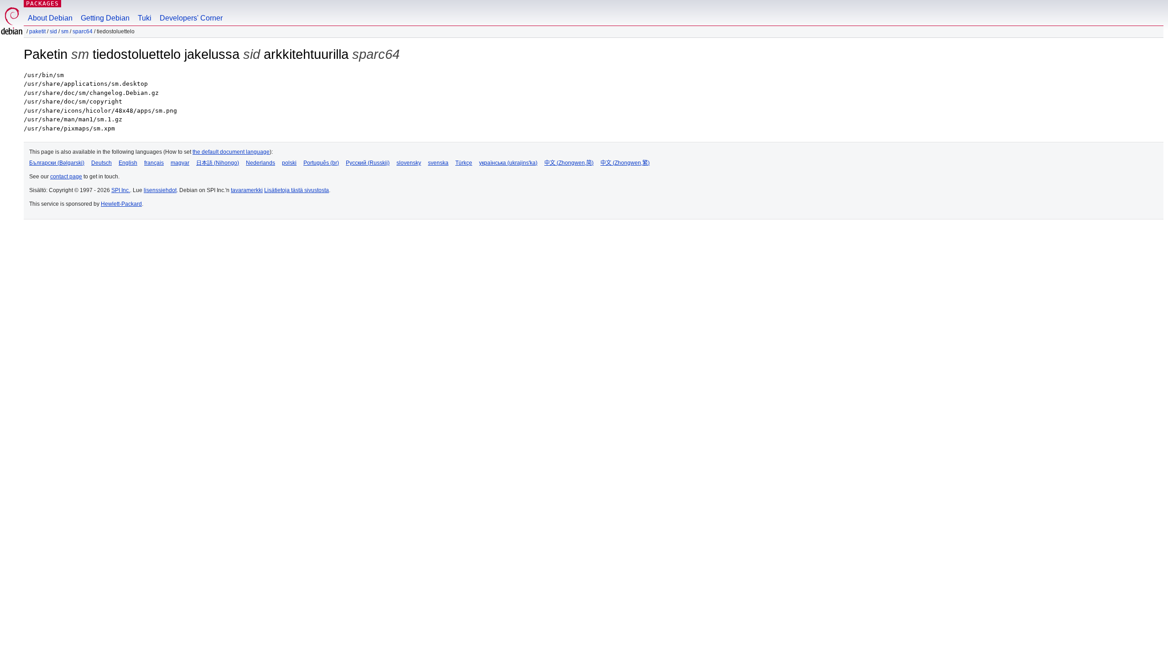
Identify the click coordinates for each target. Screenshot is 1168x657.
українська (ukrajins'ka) (508, 163)
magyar (180, 163)
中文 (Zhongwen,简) (569, 163)
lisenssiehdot (160, 190)
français (154, 163)
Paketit (37, 31)
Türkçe (463, 163)
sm (64, 31)
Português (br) (321, 163)
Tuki (144, 18)
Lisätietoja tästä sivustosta (296, 190)
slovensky (408, 163)
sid (53, 31)
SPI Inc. (120, 190)
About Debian (50, 18)
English (128, 163)
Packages (42, 3)
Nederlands (260, 163)
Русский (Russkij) (368, 163)
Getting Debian (105, 18)
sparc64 (83, 31)
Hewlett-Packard (121, 204)
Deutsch (101, 163)
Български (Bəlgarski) (56, 163)
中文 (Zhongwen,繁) (625, 163)
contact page (66, 176)
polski (289, 163)
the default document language (231, 152)
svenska (438, 163)
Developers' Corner (191, 18)
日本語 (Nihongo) (217, 163)
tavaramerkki (247, 190)
